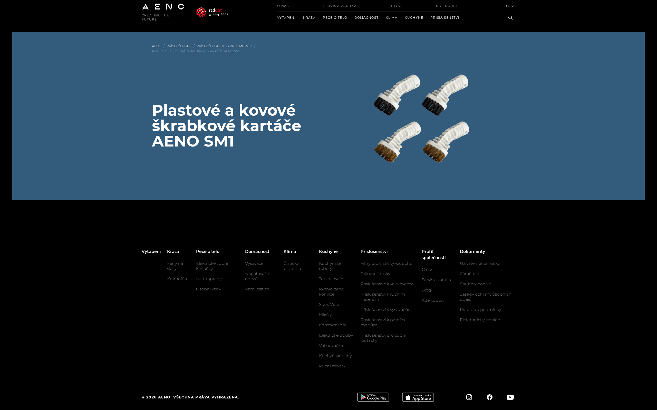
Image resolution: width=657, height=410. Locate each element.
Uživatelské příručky (480, 263)
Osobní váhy (208, 289)
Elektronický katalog (480, 319)
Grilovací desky (375, 273)
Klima (392, 17)
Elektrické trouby (336, 335)
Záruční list (471, 273)
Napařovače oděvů (257, 276)
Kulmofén (177, 278)
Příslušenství (444, 17)
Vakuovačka (331, 345)
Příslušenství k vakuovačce (387, 283)
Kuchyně (414, 17)
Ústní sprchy (208, 278)
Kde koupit (447, 6)
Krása (309, 17)
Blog (396, 6)
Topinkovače (331, 278)
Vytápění (286, 17)
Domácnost (366, 17)
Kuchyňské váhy (335, 355)
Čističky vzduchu (292, 266)
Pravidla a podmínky (480, 309)
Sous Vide (329, 304)
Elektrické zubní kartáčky (212, 266)
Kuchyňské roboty (330, 266)
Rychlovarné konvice (331, 292)
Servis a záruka (340, 6)
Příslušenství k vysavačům (386, 309)
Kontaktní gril (332, 325)
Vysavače (254, 263)
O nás (283, 6)
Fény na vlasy (175, 266)
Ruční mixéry (332, 366)
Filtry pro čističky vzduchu (387, 263)
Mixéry (325, 314)
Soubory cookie (475, 283)
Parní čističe (257, 289)
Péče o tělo (335, 17)
